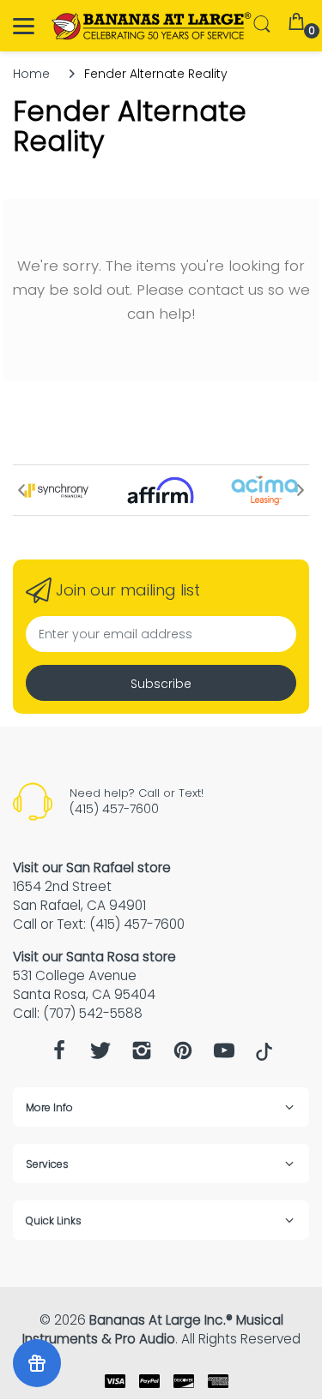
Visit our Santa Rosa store (94, 957)
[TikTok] (264, 1056)
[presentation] (21, 490)
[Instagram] (141, 1055)
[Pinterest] (183, 1055)
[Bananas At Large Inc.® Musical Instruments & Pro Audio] (152, 26)
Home (31, 73)
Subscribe (161, 683)
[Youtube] (224, 1055)
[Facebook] (59, 1055)
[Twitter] (100, 1055)
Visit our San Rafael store (92, 867)
